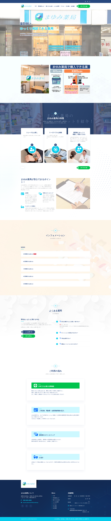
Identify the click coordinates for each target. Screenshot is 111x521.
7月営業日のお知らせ (28, 269)
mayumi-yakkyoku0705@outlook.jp (30, 502)
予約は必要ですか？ (65, 338)
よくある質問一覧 (28, 331)
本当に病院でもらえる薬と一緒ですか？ (70, 321)
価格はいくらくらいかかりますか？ (69, 344)
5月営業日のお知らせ (28, 283)
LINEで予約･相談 (83, 6)
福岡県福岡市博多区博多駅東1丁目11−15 (79, 511)
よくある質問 (56, 6)
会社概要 (73, 6)
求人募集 (67, 6)
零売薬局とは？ (41, 6)
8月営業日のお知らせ (28, 261)
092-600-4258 (27, 500)
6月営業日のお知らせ (28, 276)
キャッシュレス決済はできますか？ (69, 332)
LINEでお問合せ (29, 336)
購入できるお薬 (49, 6)
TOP (36, 6)
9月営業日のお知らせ (28, 254)
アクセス (62, 6)
